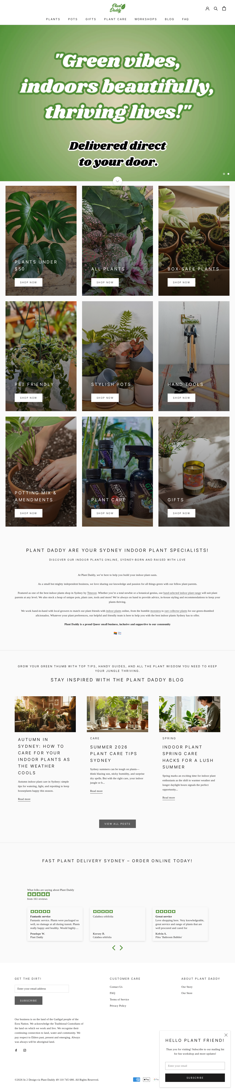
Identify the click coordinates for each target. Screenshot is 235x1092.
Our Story (187, 986)
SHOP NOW (28, 282)
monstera (155, 610)
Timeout (92, 592)
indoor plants (113, 610)
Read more (24, 799)
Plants (53, 19)
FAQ (185, 19)
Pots (73, 19)
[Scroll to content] (117, 181)
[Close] (226, 1035)
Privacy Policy (118, 1005)
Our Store (186, 993)
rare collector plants (175, 610)
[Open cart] (224, 8)
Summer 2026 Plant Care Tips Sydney (113, 754)
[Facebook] (16, 1050)
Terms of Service (119, 999)
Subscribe (195, 1077)
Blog (169, 19)
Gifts (91, 19)
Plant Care (115, 19)
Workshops (146, 19)
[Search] (216, 8)
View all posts (117, 823)
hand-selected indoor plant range (182, 592)
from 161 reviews (37, 898)
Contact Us (116, 986)
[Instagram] (24, 1050)
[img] (119, 894)
